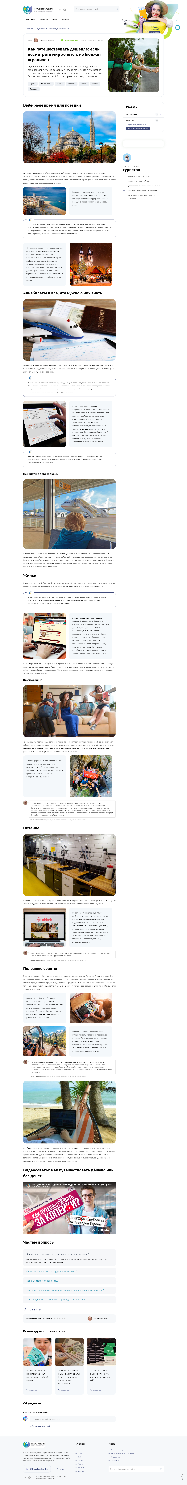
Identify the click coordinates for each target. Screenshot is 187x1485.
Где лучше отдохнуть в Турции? (139, 176)
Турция (80, 1464)
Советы (84, 84)
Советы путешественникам (138, 128)
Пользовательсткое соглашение (122, 1453)
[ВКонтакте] (60, 10)
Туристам (44, 19)
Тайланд (80, 1460)
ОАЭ (79, 1457)
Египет (80, 1450)
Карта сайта (115, 1460)
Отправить (32, 1309)
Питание (71, 84)
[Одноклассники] (64, 10)
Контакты (66, 19)
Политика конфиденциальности (122, 1450)
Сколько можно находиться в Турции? (142, 190)
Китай (80, 1453)
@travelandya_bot (39, 1468)
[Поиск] (116, 9)
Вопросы (33, 89)
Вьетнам (81, 1471)
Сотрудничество (116, 1457)
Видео (95, 84)
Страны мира (29, 19)
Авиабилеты (46, 84)
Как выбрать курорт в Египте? (139, 181)
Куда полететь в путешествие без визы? (143, 186)
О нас (54, 19)
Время (32, 84)
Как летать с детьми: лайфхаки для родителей (141, 196)
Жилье (60, 84)
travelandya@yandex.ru (62, 1469)
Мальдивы (81, 1468)
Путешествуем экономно (137, 125)
